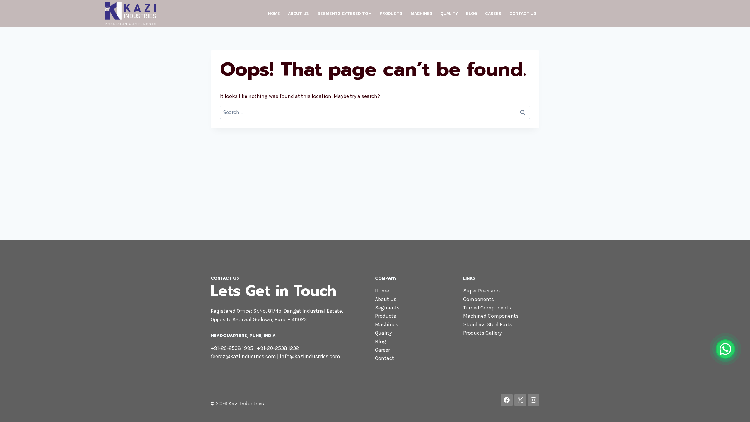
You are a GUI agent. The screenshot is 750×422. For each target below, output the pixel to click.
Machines (386, 324)
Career (382, 350)
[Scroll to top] (736, 411)
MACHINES (421, 13)
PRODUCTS (391, 13)
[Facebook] (507, 400)
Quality (383, 333)
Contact (384, 358)
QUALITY (449, 13)
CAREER (493, 13)
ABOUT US (298, 13)
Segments (387, 307)
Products (385, 316)
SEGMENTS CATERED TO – (344, 13)
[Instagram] (533, 400)
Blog (380, 341)
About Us (385, 299)
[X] (520, 400)
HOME (274, 13)
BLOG (471, 13)
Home (382, 290)
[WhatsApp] (725, 349)
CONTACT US (522, 13)
